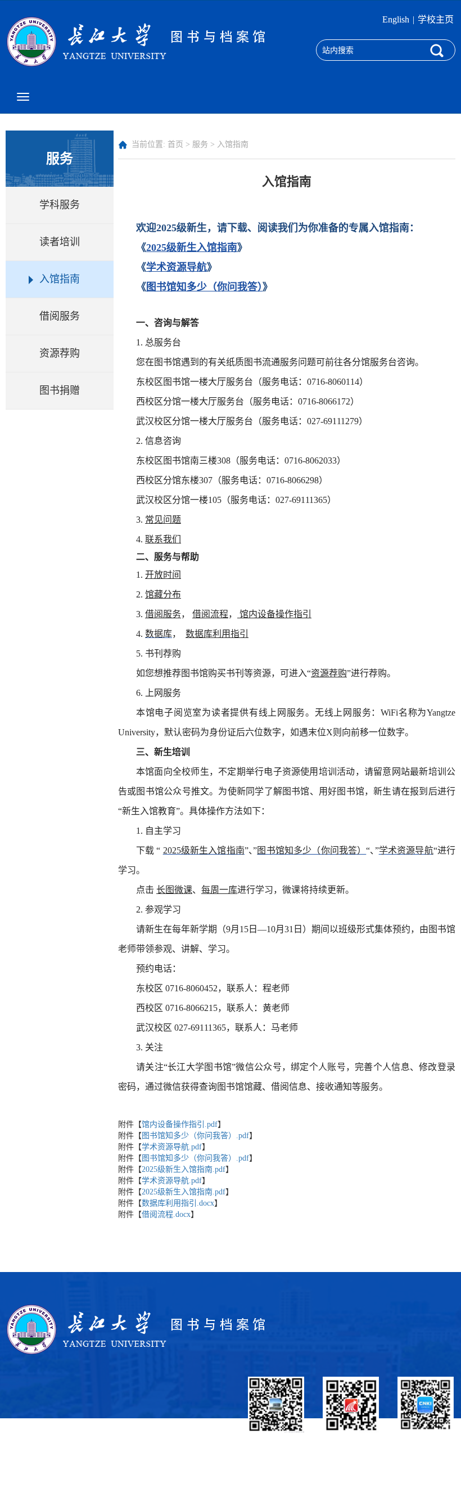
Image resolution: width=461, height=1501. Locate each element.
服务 (200, 144)
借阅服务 (59, 316)
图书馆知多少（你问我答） (204, 287)
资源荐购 (59, 353)
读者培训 (59, 242)
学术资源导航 (176, 267)
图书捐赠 (59, 390)
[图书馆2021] (139, 41)
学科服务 (59, 204)
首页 (175, 144)
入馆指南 (59, 279)
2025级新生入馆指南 (191, 247)
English (395, 19)
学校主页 (436, 19)
